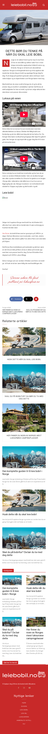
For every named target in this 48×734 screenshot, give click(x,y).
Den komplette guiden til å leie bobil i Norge (10, 591)
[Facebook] (18, 688)
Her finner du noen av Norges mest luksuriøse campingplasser (12, 311)
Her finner (6, 233)
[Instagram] (24, 688)
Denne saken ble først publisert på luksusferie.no (24, 280)
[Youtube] (29, 688)
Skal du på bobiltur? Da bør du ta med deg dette (36, 311)
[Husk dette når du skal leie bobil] (24, 341)
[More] (36, 299)
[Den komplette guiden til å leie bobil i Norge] (24, 457)
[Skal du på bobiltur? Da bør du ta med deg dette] (24, 378)
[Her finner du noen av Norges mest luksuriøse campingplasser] (24, 418)
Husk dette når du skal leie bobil (24, 359)
